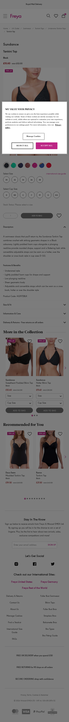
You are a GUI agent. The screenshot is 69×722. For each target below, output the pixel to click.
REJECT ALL (22, 146)
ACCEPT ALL (47, 146)
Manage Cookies (33, 136)
